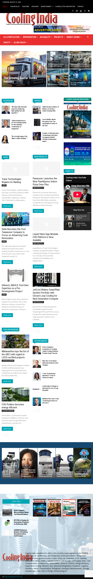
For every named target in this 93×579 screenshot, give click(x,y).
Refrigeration (29, 37)
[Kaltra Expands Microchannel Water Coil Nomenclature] (7, 512)
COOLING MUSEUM (8, 360)
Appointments (40, 341)
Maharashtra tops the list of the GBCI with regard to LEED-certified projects (15, 354)
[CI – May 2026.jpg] (77, 118)
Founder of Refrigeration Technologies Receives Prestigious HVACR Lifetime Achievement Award (50, 137)
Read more (7, 206)
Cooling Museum (10, 329)
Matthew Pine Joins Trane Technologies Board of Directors (50, 401)
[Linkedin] (81, 11)
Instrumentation (9, 461)
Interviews (8, 101)
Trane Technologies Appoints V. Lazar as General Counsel (48, 376)
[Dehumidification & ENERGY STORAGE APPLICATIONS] (58, 60)
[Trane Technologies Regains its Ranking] (15, 169)
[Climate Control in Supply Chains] (58, 78)
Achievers (35, 6)
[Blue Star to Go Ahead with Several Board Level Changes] (37, 364)
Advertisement (46, 6)
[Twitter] (85, 11)
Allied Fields (19, 42)
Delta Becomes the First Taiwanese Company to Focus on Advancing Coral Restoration (15, 234)
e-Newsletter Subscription (65, 6)
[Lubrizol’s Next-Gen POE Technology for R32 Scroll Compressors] (28, 463)
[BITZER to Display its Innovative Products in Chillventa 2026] (7, 522)
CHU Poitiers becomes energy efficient (13, 406)
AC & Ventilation (11, 37)
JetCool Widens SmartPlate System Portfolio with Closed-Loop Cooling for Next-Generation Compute (46, 294)
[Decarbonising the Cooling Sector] (82, 463)
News (5, 157)
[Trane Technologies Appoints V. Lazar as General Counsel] (37, 376)
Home (4, 6)
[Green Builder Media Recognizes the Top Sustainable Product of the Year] (37, 122)
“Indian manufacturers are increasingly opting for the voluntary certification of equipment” (18, 125)
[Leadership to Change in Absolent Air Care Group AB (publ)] (37, 389)
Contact (80, 6)
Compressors (26, 467)
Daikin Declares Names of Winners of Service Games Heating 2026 (50, 109)
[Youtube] (89, 11)
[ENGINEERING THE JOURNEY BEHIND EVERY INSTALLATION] (80, 60)
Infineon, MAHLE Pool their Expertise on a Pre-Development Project (15, 288)
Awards (37, 101)
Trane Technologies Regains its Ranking (11, 181)
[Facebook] (73, 11)
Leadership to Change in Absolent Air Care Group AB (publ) (50, 388)
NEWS (4, 185)
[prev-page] (3, 148)
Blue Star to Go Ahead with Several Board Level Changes (50, 363)
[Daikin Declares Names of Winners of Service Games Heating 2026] (37, 110)
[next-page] (7, 148)
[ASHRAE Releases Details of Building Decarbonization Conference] (7, 532)
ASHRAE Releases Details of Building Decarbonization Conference (21, 533)
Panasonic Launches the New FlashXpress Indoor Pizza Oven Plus (45, 181)
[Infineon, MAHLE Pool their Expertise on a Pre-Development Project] (15, 275)
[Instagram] (77, 11)
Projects (58, 37)
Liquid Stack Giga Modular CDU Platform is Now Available (45, 237)
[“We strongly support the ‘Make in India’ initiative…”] (6, 139)
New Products (40, 156)
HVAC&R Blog (15, 6)
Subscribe (25, 6)
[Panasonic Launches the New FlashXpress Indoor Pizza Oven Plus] (46, 168)
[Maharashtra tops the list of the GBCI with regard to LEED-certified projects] (15, 341)
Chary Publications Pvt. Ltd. (13, 577)
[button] (88, 37)
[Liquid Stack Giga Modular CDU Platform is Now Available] (46, 224)
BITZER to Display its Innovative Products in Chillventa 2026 (21, 522)
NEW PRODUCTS (38, 188)
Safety (7, 42)
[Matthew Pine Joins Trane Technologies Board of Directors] (37, 402)
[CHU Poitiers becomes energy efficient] (15, 394)
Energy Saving (73, 37)
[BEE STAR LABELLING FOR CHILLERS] (80, 78)
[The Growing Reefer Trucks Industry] (24, 69)
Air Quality (45, 37)
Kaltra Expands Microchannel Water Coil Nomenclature (21, 512)
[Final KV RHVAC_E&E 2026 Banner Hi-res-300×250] (77, 153)
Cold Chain (52, 82)
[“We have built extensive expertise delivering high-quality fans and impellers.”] (6, 110)
